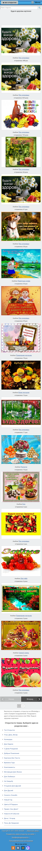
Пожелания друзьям (24, 355)
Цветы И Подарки (11, 804)
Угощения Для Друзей (12, 786)
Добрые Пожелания (11, 753)
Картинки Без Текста (12, 758)
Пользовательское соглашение (21, 841)
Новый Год (8, 800)
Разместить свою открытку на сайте (20, 834)
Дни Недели (8, 744)
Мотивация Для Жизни (13, 772)
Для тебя (23, 578)
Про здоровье (24, 58)
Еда (23, 504)
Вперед (30, 699)
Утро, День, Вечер (11, 735)
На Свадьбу (8, 781)
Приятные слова (24, 281)
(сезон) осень (24, 653)
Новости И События (11, 814)
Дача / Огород (9, 818)
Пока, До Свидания (11, 823)
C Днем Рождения (11, 749)
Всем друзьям (23, 392)
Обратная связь (33, 831)
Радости (24, 467)
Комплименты (9, 767)
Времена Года (9, 763)
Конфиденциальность (20, 837)
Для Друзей (8, 790)
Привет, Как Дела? (11, 809)
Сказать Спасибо (10, 795)
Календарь (8, 739)
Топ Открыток (9, 730)
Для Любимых (9, 777)
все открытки (9, 2)
